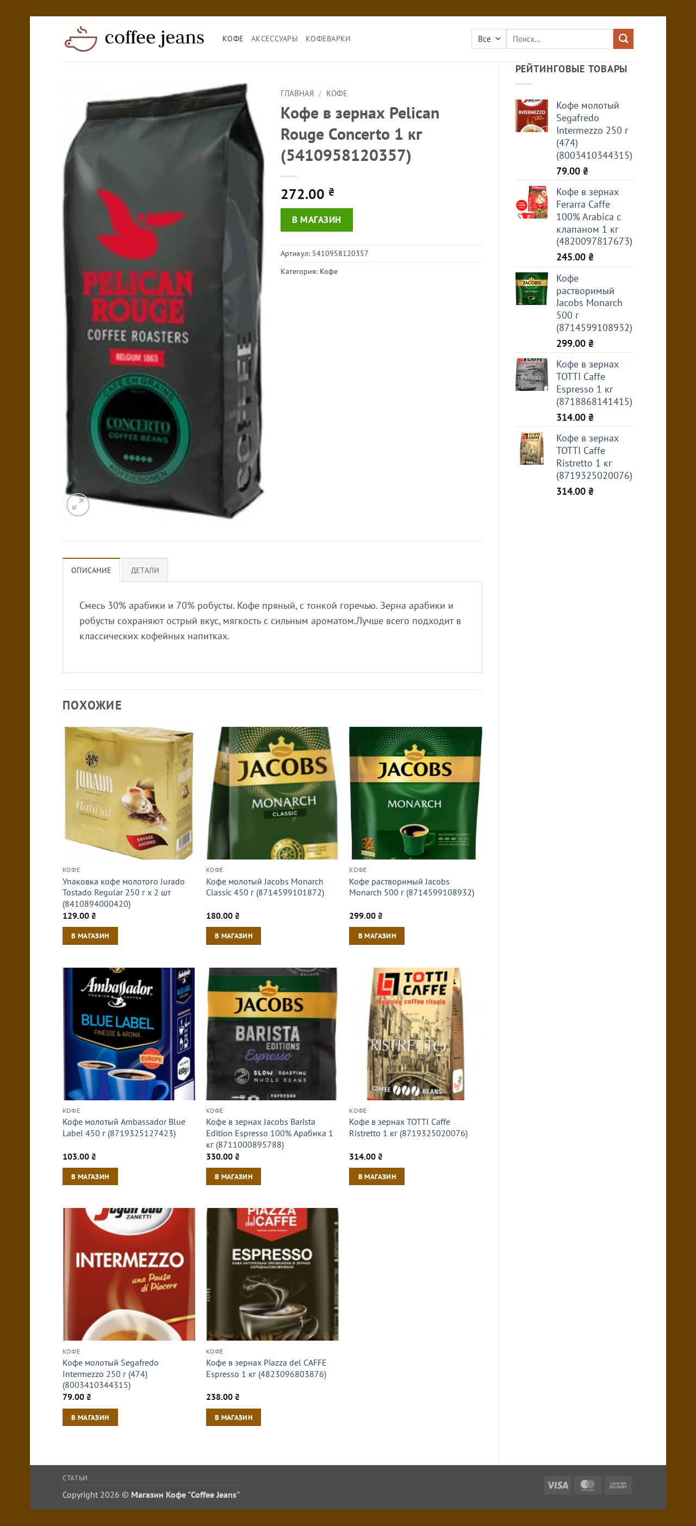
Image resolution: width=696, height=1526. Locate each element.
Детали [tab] (145, 570)
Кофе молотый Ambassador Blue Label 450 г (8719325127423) (124, 1127)
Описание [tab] (91, 570)
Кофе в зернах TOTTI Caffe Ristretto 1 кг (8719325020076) (408, 1127)
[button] (78, 504)
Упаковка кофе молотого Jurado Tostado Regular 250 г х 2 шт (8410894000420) (124, 892)
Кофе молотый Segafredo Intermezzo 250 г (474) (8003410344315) (111, 1373)
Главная (297, 93)
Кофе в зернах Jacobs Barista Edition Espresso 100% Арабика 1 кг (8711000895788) (269, 1132)
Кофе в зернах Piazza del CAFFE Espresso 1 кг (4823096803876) (266, 1368)
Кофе (233, 38)
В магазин (316, 220)
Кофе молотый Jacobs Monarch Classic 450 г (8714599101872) (265, 887)
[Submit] (623, 39)
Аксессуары (274, 38)
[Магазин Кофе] (134, 38)
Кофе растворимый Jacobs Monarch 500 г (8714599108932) (411, 887)
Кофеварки (328, 38)
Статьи (75, 1478)
